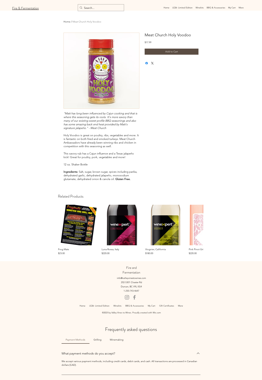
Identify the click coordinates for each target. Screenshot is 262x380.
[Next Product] (199, 225)
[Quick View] (78, 225)
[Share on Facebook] (146, 63)
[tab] (75, 340)
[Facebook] (134, 297)
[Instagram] (127, 297)
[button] (199, 7)
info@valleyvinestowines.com (131, 278)
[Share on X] (152, 63)
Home (67, 21)
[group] (130, 230)
